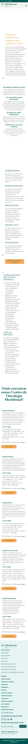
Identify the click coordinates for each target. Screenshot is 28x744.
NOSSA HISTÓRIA (5, 655)
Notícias (3, 690)
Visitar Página (9, 446)
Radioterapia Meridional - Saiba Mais (14, 261)
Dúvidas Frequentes (7, 709)
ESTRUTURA (4, 658)
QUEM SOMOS (5, 652)
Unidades (4, 676)
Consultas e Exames (7, 681)
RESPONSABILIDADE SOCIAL (8, 664)
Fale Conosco (5, 704)
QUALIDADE (4, 661)
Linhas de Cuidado (6, 693)
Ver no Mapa (21, 442)
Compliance (5, 698)
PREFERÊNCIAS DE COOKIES (8, 669)
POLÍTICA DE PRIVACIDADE (8, 666)
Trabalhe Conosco (7, 701)
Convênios (4, 684)
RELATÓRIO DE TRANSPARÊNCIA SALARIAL (12, 672)
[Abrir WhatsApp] (24, 740)
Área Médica (5, 706)
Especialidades (5, 679)
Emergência (5, 687)
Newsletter (23, 726)
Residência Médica (6, 695)
